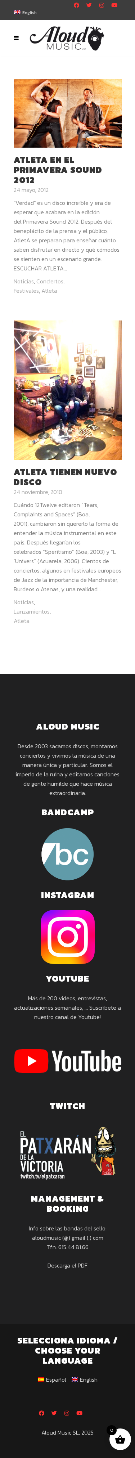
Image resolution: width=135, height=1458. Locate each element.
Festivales (26, 290)
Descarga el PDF (67, 1265)
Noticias (24, 281)
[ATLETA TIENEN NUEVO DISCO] (68, 389)
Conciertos (49, 281)
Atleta (49, 290)
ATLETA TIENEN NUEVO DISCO (65, 477)
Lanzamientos (32, 611)
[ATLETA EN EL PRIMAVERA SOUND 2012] (68, 112)
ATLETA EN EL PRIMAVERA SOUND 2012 (58, 169)
